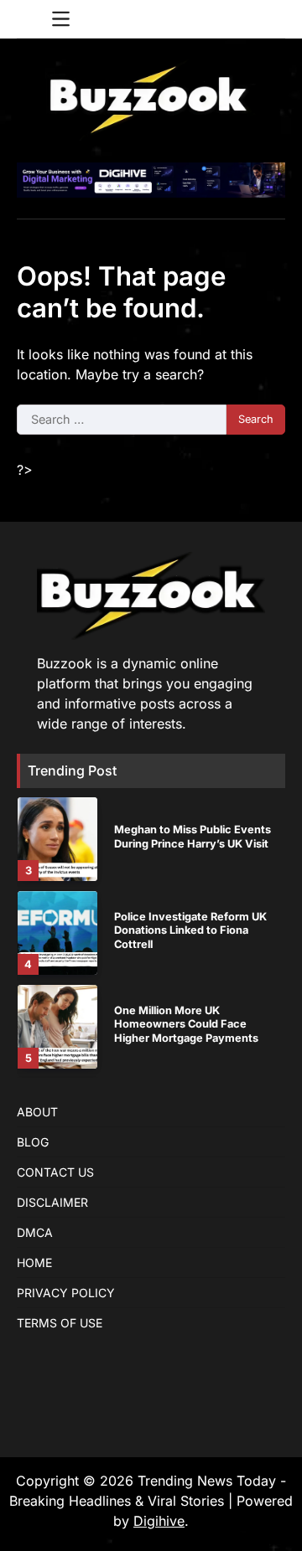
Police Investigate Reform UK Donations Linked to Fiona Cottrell (190, 930)
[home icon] (29, 19)
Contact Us (55, 1172)
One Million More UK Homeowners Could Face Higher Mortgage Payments (186, 1024)
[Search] (272, 19)
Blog (33, 1142)
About (37, 1112)
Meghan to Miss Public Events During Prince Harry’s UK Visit (192, 836)
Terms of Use (59, 1323)
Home (34, 1262)
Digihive (159, 1520)
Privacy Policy (66, 1293)
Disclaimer (52, 1202)
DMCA (35, 1232)
